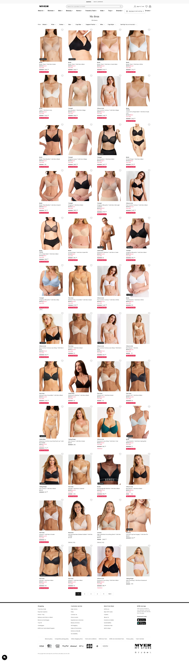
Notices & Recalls (75, 631)
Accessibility (74, 633)
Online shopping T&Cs (77, 639)
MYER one (106, 609)
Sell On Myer (107, 628)
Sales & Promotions (76, 628)
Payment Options (42, 612)
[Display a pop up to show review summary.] (49, 70)
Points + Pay (41, 614)
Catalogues (41, 625)
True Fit (40, 623)
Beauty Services (75, 623)
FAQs (72, 612)
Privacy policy (130, 639)
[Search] (121, 6)
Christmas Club (108, 625)
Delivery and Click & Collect (45, 617)
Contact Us (74, 614)
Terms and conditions (90, 639)
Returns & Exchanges (43, 620)
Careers (106, 614)
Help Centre (74, 609)
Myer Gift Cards (108, 612)
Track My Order (42, 609)
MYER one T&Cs (103, 639)
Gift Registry (74, 625)
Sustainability (107, 623)
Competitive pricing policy (62, 639)
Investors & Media (109, 620)
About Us (106, 617)
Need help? (4, 657)
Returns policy (48, 639)
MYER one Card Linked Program (46, 628)
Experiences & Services (77, 620)
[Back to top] (185, 658)
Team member (140, 639)
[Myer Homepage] (44, 7)
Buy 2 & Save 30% (44, 72)
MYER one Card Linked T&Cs (116, 639)
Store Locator (74, 617)
